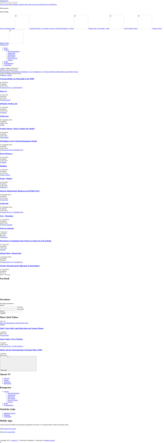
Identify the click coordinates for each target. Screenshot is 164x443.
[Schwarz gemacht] (6, 225)
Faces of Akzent (12, 58)
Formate (6, 50)
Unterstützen (7, 65)
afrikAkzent (11, 396)
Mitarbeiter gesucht (9, 413)
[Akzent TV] (4, 1)
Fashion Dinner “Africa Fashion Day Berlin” (17, 129)
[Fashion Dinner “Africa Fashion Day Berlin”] (2, 125)
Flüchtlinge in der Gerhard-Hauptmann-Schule (18, 141)
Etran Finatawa (6, 154)
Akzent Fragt (11, 395)
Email (2, 311)
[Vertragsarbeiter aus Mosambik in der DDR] (6, 75)
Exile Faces (4, 116)
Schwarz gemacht (7, 228)
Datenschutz (7, 383)
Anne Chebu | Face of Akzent (11, 339)
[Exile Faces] (3, 112)
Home (5, 48)
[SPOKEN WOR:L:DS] (5, 100)
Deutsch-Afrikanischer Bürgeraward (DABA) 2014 (19, 191)
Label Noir (4, 203)
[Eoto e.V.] (11, 87)
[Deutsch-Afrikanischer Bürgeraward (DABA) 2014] (3, 187)
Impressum (7, 382)
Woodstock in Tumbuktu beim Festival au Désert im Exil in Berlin (25, 241)
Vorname (20, 307)
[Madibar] (3, 162)
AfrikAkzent (11, 55)
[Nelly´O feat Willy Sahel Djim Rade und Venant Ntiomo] (2, 324)
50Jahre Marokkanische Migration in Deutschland (19, 266)
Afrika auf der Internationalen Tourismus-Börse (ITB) (21, 350)
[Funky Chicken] (5, 175)
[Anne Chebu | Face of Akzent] (4, 335)
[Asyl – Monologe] (11, 212)
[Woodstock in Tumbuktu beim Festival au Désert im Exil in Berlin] (3, 237)
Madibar (3, 166)
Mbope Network (50, 440)
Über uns (6, 378)
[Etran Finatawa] (11, 150)
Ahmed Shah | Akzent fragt (10, 253)
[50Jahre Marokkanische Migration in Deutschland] (11, 262)
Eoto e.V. (3, 91)
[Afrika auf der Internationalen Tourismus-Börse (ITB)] (11, 346)
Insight (6, 61)
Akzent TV (14, 440)
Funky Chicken (6, 179)
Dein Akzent (11, 56)
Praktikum (7, 415)
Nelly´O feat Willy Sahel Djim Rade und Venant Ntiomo (21, 328)
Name (2, 305)
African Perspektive (13, 51)
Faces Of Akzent (13, 400)
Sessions (10, 60)
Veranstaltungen (8, 63)
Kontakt (6, 380)
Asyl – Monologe (6, 216)
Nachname (21, 309)
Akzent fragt (11, 53)
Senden (3, 313)
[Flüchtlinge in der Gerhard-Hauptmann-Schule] (4, 137)
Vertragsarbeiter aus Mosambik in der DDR (17, 79)
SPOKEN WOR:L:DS (8, 104)
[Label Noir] (4, 200)
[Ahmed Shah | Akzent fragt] (3, 249)
